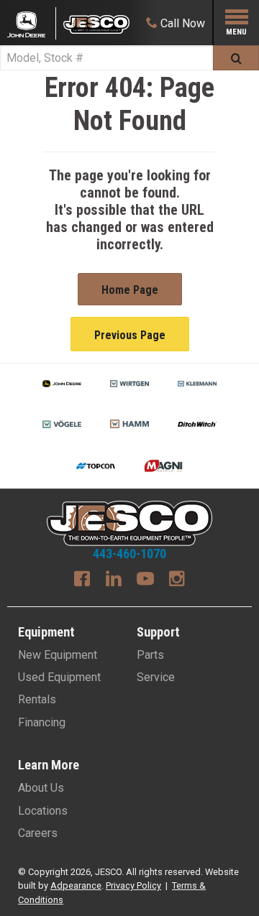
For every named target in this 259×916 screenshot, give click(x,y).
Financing (41, 722)
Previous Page (129, 335)
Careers (38, 833)
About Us (41, 788)
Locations (43, 811)
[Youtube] (145, 580)
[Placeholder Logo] (31, 23)
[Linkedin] (113, 580)
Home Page (129, 290)
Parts (150, 655)
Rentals (37, 699)
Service (156, 677)
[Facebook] (82, 580)
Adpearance (75, 885)
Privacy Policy (133, 885)
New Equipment (57, 655)
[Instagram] (177, 580)
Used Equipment (59, 677)
